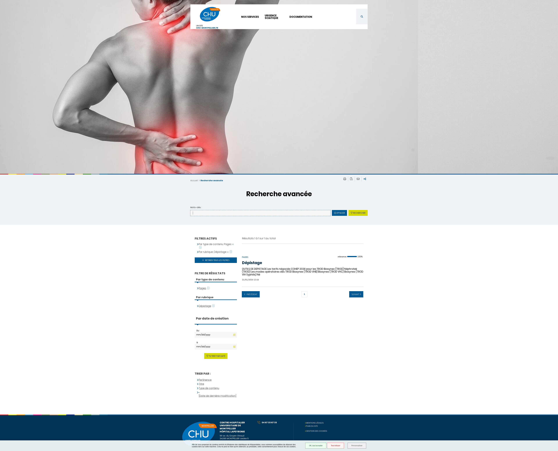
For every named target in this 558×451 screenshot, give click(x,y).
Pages (202, 288)
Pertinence (205, 380)
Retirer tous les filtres (217, 260)
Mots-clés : (196, 207)
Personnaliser (356, 446)
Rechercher (359, 212)
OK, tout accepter (316, 446)
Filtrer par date (217, 356)
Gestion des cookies (316, 431)
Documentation (300, 17)
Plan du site (312, 426)
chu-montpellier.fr (207, 28)
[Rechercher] (362, 16)
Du (197, 330)
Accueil (194, 180)
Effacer (341, 212)
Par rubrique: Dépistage (212, 252)
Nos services (250, 17)
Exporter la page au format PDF (351, 179)
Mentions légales (315, 422)
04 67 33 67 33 (269, 422)
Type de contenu (209, 388)
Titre (201, 384)
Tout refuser (335, 446)
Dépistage (252, 263)
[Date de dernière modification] (217, 396)
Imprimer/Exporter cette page (344, 179)
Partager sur (365, 179)
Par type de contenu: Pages (215, 244)
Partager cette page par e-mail (358, 179)
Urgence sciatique (271, 17)
